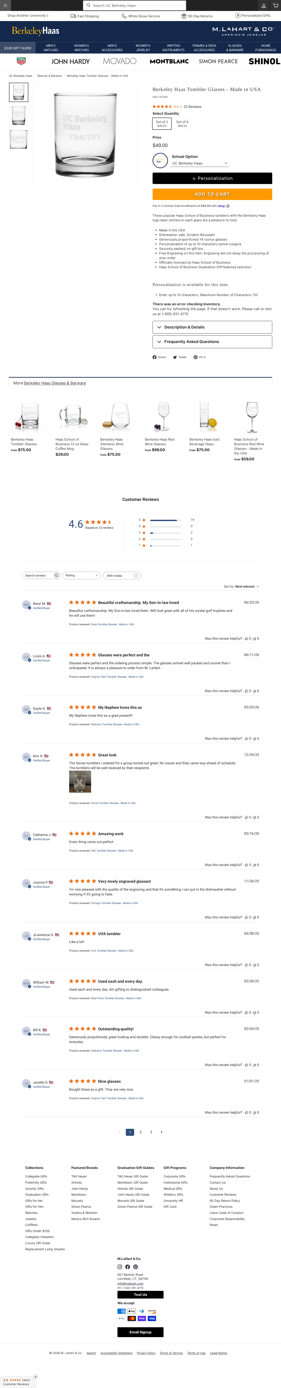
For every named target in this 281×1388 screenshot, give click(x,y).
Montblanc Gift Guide (132, 1182)
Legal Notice (218, 1353)
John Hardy (79, 1188)
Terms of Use (196, 1353)
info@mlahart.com (130, 1283)
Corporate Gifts (175, 1176)
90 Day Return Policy (225, 1200)
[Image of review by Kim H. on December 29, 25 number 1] (80, 782)
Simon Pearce (81, 1206)
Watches (31, 1213)
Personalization (215, 178)
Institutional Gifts (175, 1182)
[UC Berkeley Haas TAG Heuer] (21, 61)
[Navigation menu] (5, 5)
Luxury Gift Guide (37, 1243)
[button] (51, 48)
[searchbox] (37, 575)
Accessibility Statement (117, 1353)
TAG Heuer (79, 1176)
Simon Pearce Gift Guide (134, 1206)
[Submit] (88, 5)
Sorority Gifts (34, 1188)
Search (91, 1353)
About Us (216, 1188)
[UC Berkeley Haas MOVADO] (120, 62)
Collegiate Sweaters (39, 1237)
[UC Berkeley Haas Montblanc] (169, 61)
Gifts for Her (34, 1200)
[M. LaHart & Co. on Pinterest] (135, 1266)
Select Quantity (166, 113)
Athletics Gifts (173, 1194)
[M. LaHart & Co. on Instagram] (119, 1266)
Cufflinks (31, 1225)
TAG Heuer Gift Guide (132, 1176)
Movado (77, 1200)
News (214, 1225)
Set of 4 (184, 123)
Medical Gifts (173, 1188)
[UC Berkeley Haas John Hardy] (70, 62)
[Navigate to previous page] (119, 1132)
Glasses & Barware (49, 75)
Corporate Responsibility (227, 1219)
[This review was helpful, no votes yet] (246, 638)
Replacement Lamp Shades (45, 1249)
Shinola (76, 1182)
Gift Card (170, 1206)
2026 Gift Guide (17, 48)
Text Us (140, 1294)
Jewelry (30, 1219)
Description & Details (184, 327)
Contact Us (218, 1182)
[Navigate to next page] (161, 1132)
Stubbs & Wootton (84, 1213)
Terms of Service (171, 1353)
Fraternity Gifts (36, 1182)
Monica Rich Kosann (85, 1219)
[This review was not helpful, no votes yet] (254, 638)
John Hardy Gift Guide (133, 1194)
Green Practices (221, 1206)
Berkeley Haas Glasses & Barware (55, 383)
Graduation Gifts (37, 1194)
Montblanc (78, 1194)
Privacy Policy (146, 1353)
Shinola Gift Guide (130, 1188)
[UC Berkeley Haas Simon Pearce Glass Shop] (218, 61)
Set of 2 (163, 123)
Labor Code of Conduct (226, 1213)
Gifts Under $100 (37, 1231)
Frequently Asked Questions (191, 341)
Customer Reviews (223, 1194)
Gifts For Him (34, 1206)
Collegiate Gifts (36, 1176)
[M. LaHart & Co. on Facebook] (127, 1266)
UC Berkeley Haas (20, 75)
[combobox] (134, 5)
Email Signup (140, 1332)
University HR (173, 1200)
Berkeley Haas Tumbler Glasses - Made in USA (97, 75)
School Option (185, 156)
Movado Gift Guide (130, 1200)
